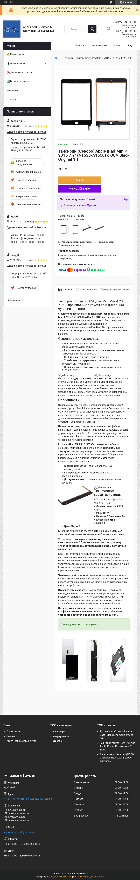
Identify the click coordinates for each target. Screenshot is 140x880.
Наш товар (98, 45)
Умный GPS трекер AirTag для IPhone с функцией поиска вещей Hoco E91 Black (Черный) (28, 238)
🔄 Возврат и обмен (18, 81)
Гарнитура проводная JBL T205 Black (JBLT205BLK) (28, 149)
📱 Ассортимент (16, 63)
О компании (13, 731)
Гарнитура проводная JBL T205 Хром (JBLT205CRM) (28, 141)
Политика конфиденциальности (88, 877)
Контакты (12, 90)
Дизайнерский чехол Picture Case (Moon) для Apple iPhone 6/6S (116, 735)
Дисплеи (58, 741)
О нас (116, 45)
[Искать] (92, 29)
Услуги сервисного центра (21, 741)
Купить (80, 180)
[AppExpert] (11, 29)
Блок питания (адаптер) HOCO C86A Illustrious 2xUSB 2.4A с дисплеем (117, 757)
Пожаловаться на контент (59, 877)
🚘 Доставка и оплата (19, 72)
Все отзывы (14, 300)
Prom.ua (85, 873)
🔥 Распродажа (16, 54)
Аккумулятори (61, 736)
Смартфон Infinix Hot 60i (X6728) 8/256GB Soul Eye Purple (28, 275)
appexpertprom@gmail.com (18, 832)
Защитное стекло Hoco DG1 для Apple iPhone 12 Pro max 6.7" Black (117, 746)
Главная (79, 45)
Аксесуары (59, 731)
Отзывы (11, 99)
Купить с (74, 189)
